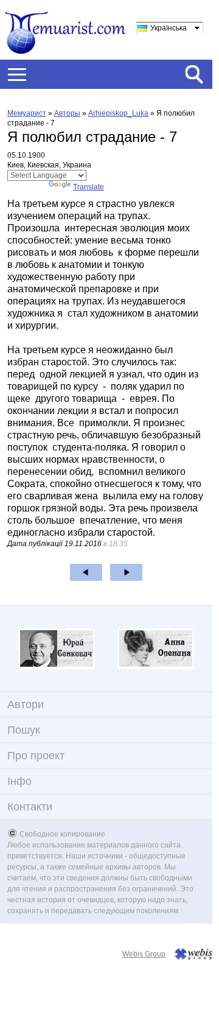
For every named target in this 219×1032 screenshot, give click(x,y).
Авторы (67, 113)
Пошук (23, 730)
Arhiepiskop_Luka (118, 113)
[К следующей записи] (126, 572)
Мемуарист (26, 113)
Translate (88, 187)
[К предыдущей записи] (86, 572)
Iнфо (19, 781)
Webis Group (143, 954)
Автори (25, 704)
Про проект (35, 755)
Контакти (29, 807)
